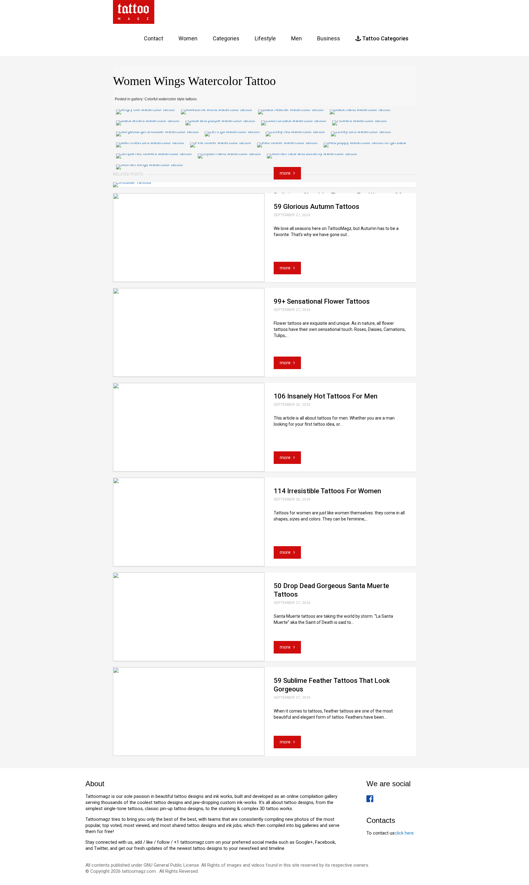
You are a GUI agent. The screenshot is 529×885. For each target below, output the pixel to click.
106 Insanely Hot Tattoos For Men (325, 396)
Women (187, 38)
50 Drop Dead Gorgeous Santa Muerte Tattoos (331, 590)
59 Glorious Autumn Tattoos (316, 206)
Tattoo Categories (384, 38)
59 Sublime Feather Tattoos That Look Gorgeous (332, 685)
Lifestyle (265, 38)
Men (296, 38)
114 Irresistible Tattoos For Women (327, 491)
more (286, 173)
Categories (226, 38)
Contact (153, 38)
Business (328, 38)
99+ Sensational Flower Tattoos (322, 301)
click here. (405, 833)
